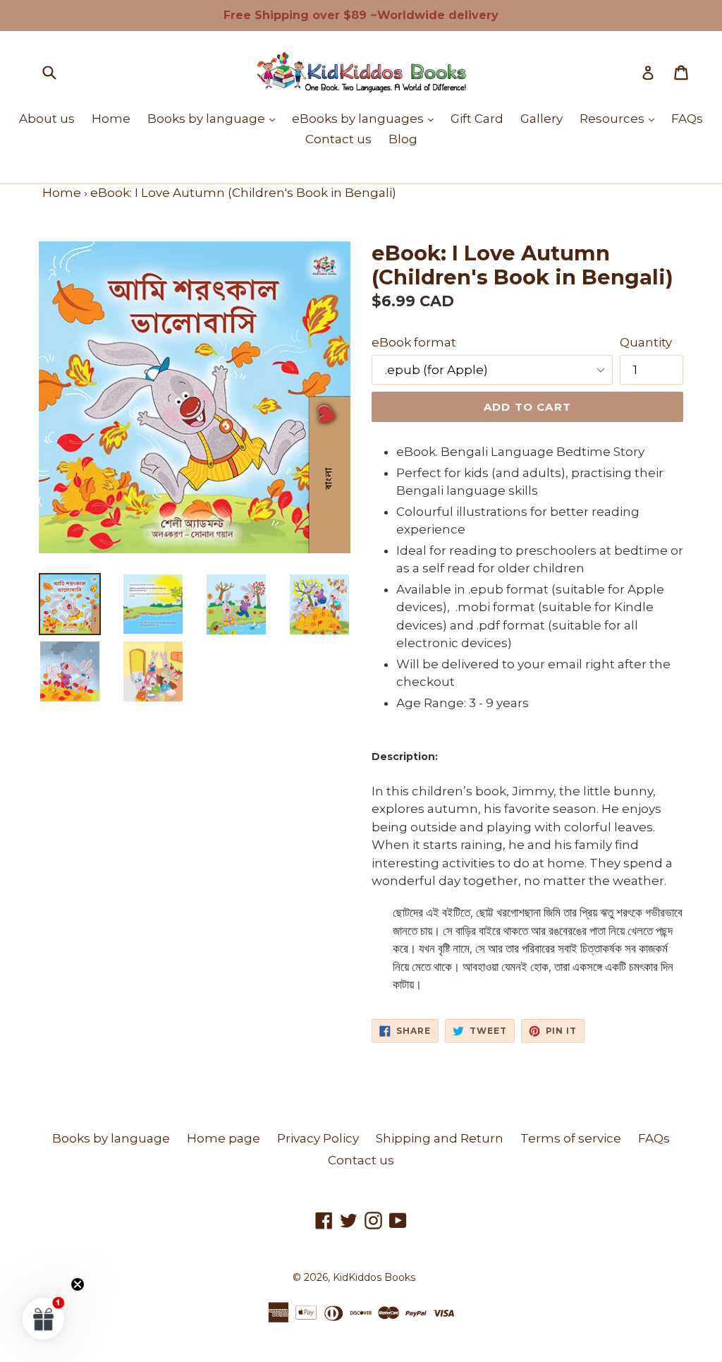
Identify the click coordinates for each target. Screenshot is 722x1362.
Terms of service (570, 1138)
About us (47, 119)
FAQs (687, 119)
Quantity (646, 342)
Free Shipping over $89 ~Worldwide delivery (361, 15)
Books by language (214, 118)
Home (111, 119)
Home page (223, 1138)
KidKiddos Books (374, 1277)
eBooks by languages (366, 118)
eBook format (414, 342)
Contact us (338, 139)
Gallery (541, 119)
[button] (43, 1318)
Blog (402, 139)
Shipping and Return (439, 1138)
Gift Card (477, 119)
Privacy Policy (318, 1138)
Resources (620, 118)
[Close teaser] (78, 1284)
